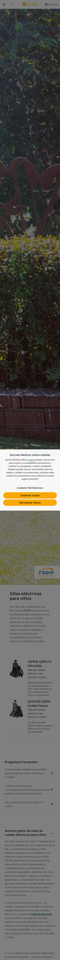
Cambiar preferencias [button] (30, 488)
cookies (30, 459)
